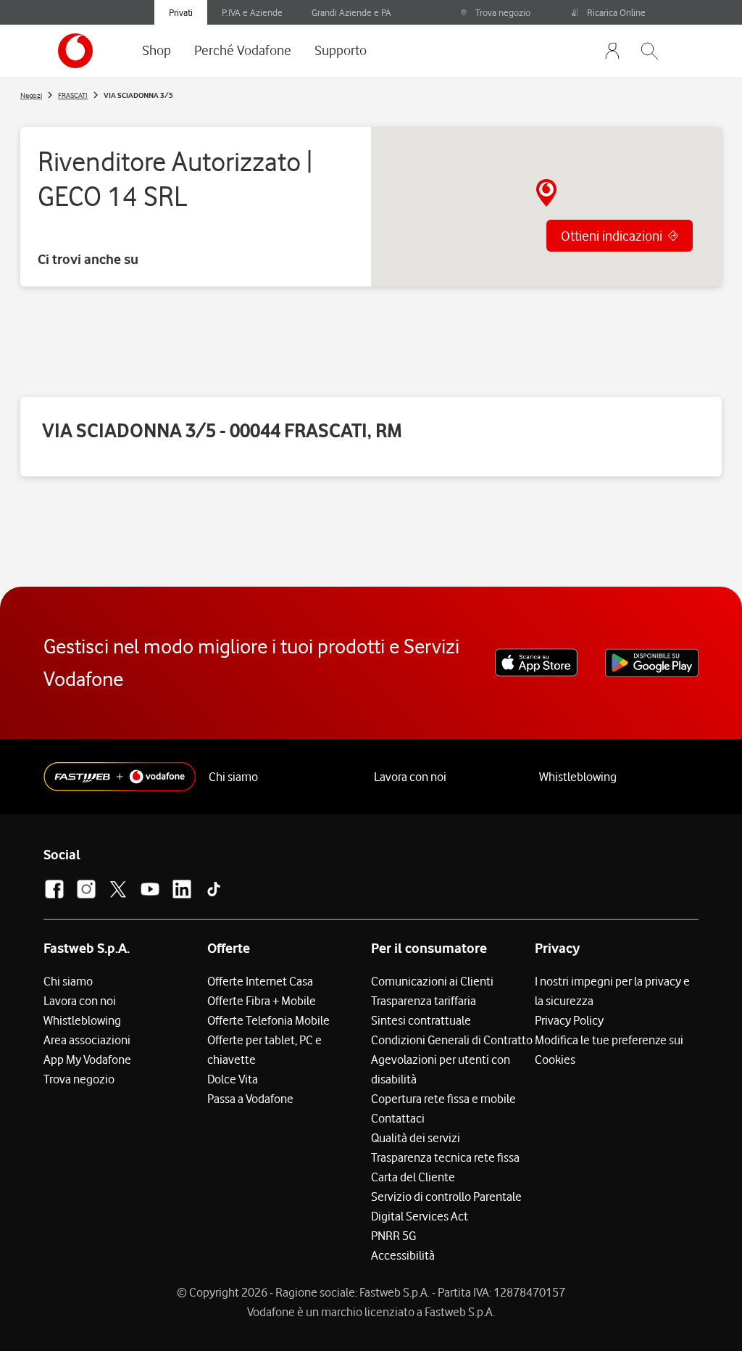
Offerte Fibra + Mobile (261, 1000)
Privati (181, 12)
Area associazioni (86, 1040)
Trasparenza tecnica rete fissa (445, 1157)
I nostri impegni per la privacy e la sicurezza (612, 991)
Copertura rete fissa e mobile (443, 1098)
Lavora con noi (410, 776)
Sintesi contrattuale (421, 1020)
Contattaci (398, 1118)
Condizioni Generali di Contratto (452, 1040)
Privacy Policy (569, 1020)
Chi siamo (233, 776)
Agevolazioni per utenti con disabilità (440, 1069)
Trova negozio (502, 12)
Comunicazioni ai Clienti (432, 981)
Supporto (340, 50)
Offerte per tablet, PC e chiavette (264, 1050)
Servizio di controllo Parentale (446, 1196)
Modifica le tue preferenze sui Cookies (609, 1050)
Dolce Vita (232, 1079)
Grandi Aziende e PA (351, 12)
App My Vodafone (87, 1059)
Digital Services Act (419, 1216)
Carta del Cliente (413, 1177)
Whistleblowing (578, 776)
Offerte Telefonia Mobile (268, 1020)
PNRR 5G (393, 1235)
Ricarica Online (616, 12)
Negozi (31, 95)
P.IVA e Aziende (252, 12)
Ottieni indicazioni (611, 236)
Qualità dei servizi (415, 1138)
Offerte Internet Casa (260, 981)
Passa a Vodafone (250, 1098)
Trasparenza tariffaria (423, 1000)
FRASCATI (73, 95)
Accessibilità (403, 1255)
